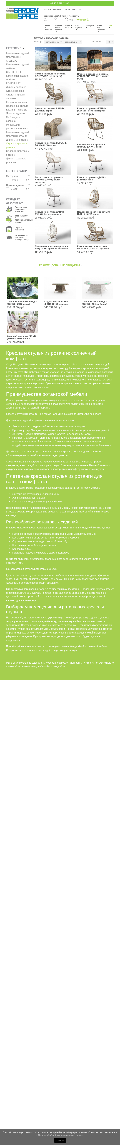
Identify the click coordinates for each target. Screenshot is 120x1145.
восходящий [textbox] (71, 42)
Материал (12, 176)
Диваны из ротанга (17, 140)
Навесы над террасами (101, 28)
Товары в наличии (48, 28)
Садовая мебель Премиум (58, 28)
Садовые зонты (68, 27)
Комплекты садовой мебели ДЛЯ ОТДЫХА (17, 57)
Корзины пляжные (16, 110)
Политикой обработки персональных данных (61, 1135)
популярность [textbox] (52, 42)
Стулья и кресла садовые (15, 96)
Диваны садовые (16, 87)
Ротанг (14, 180)
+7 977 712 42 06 (60, 3)
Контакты (74, 16)
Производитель (15, 185)
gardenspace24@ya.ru (55, 16)
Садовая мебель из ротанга (17, 153)
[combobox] (53, 42)
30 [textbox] (109, 42)
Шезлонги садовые (17, 102)
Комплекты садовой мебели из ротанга (17, 134)
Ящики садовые (15, 113)
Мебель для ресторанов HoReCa (17, 127)
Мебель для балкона (13, 119)
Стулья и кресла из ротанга (17, 145)
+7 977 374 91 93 (73, 9)
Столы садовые (15, 91)
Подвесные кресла (17, 106)
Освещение (90, 26)
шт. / (79, 20)
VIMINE (14, 189)
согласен (60, 1140)
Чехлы (111, 26)
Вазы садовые (78, 27)
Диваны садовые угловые (16, 160)
